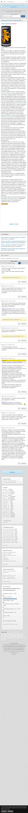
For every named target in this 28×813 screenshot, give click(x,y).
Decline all (10, 811)
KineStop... (5, 498)
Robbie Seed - (6, 502)
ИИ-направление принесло (9, 532)
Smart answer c (6, 496)
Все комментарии (21, 637)
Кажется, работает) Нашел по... (9, 578)
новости (11, 527)
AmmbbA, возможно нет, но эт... (10, 575)
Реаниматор (8, 635)
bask (5, 344)
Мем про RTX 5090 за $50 (8, 529)
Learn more (7, 809)
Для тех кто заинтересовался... (9, 571)
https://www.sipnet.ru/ (6, 93)
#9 (1, 266)
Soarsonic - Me (6, 505)
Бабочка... (5, 495)
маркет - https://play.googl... (9, 576)
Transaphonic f (6, 500)
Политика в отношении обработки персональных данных (14, 651)
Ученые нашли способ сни (8, 536)
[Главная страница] (1, 1)
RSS (16, 14)
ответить (24, 281)
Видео (16, 634)
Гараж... (4, 556)
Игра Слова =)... (6, 559)
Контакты (14, 654)
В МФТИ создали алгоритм (8, 537)
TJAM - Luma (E (6, 509)
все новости (5, 545)
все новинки (5, 522)
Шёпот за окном (6, 493)
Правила (3, 639)
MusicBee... (5, 489)
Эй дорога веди (6, 499)
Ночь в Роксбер (6, 516)
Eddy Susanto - (6, 503)
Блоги (21, 635)
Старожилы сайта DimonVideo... (9, 552)
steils (5, 358)
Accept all (4, 811)
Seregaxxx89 (6, 328)
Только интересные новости (10, 482)
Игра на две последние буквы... (9, 560)
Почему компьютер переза (8, 539)
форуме (10, 550)
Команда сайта (4, 637)
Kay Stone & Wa (6, 508)
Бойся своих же (6, 515)
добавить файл (7, 520)
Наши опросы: (6, 586)
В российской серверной (8, 530)
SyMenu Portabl (6, 513)
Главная (3, 634)
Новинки (5, 487)
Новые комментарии (8, 569)
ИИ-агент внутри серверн (8, 534)
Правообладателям (14, 652)
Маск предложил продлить (9, 542)
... (3, 573)
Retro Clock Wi (6, 492)
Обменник (21, 634)
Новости (8, 634)
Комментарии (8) (6, 624)
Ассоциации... (6, 558)
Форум (3, 635)
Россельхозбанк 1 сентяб (8, 540)
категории (13, 14)
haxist (5, 286)
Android (12, 634)
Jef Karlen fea (6, 511)
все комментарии (6, 581)
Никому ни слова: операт (8, 533)
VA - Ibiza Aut (6, 490)
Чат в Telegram (4, 203)
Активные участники (13, 637)
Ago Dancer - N (6, 512)
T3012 (5, 396)
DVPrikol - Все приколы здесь (10, 480)
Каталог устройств (15, 635)
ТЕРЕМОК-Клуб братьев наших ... (10, 555)
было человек (15, 258)
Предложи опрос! (14, 624)
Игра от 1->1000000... (7, 553)
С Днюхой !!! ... (6, 572)
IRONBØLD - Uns (6, 506)
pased (5, 301)
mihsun (5, 266)
